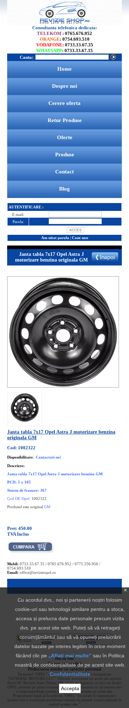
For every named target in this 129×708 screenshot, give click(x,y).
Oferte (64, 137)
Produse (64, 154)
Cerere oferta (64, 103)
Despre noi (64, 86)
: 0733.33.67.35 (64, 44)
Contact (64, 172)
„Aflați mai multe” (69, 655)
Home (64, 69)
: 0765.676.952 (64, 33)
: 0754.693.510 (65, 39)
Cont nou (80, 238)
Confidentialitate (69, 674)
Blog (64, 189)
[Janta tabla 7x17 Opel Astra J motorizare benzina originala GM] (24, 420)
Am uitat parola (55, 238)
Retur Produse (65, 120)
